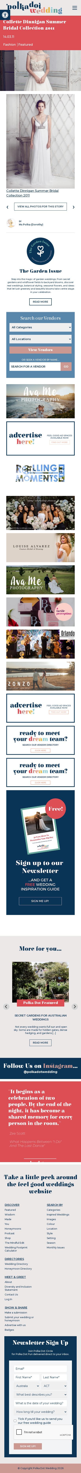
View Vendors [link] (40, 350)
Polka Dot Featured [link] (40, 1003)
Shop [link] (8, 1238)
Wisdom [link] (10, 1214)
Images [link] (51, 1219)
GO (66, 366)
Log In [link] (8, 1299)
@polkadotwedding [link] (40, 1072)
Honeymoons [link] (13, 1228)
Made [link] (8, 1219)
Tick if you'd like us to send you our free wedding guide (40, 1421)
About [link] (8, 1282)
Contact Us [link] (11, 1294)
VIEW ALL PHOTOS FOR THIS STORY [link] (40, 206)
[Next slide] (75, 1007)
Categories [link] (53, 1209)
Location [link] (52, 1228)
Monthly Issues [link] (55, 1247)
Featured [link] (25, 44)
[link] (5, 15)
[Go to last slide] (6, 1007)
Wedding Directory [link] (16, 1263)
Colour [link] (51, 1224)
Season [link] (51, 1242)
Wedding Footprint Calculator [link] (16, 1249)
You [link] (7, 1224)
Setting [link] (51, 1238)
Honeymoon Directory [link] (18, 1268)
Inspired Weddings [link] (58, 1214)
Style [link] (50, 1233)
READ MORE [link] (40, 301)
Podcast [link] (10, 1233)
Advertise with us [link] (15, 1325)
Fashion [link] (10, 44)
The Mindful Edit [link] (14, 1242)
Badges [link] (9, 1329)
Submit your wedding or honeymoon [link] (19, 1319)
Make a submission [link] (16, 1312)
